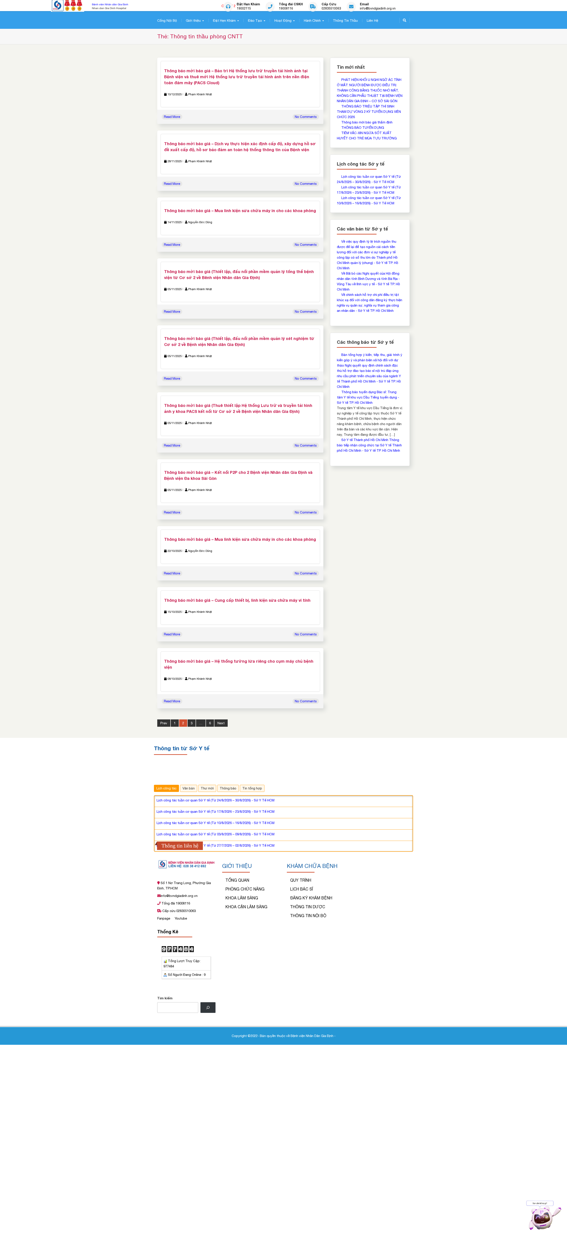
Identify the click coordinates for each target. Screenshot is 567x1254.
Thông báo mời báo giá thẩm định (366, 122)
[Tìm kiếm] (208, 1007)
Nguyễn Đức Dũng (200, 222)
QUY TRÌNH (300, 880)
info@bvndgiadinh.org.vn (378, 9)
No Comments (306, 117)
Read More (172, 117)
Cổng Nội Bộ (167, 20)
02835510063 (331, 9)
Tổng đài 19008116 (175, 903)
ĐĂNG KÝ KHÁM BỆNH (311, 898)
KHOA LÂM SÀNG (241, 898)
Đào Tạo (255, 20)
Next (221, 723)
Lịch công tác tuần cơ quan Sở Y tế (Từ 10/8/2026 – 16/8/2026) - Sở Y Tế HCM (215, 822)
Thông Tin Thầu (345, 20)
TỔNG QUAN (237, 880)
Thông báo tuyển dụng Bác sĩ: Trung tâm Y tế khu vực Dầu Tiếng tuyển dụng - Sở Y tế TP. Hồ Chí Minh (368, 397)
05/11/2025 (174, 289)
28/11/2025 (174, 161)
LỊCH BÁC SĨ (301, 889)
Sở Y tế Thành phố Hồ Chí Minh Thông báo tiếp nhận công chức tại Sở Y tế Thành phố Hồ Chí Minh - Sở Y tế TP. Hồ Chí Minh (369, 445)
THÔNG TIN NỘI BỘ (308, 915)
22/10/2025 (174, 551)
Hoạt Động (282, 20)
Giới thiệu (193, 20)
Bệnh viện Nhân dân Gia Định (110, 4)
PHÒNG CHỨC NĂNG (244, 889)
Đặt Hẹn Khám (224, 20)
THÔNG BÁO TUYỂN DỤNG (362, 127)
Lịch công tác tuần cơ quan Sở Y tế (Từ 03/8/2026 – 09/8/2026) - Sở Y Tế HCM (215, 834)
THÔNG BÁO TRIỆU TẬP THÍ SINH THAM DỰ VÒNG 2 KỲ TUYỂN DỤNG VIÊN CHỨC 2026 (369, 111)
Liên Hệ (372, 20)
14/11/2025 (174, 222)
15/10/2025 (174, 611)
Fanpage (164, 918)
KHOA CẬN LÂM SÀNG (246, 906)
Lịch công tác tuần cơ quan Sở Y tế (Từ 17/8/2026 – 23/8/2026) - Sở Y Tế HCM (215, 811)
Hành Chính (312, 20)
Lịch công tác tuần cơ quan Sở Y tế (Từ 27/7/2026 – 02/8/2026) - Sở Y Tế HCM (215, 845)
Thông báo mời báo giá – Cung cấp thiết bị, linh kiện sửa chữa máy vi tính (237, 600)
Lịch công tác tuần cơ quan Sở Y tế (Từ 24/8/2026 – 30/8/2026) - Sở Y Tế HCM (215, 800)
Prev (163, 723)
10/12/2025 (174, 94)
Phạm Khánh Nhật (200, 94)
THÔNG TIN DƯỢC (307, 906)
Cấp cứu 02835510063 (178, 911)
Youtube (181, 918)
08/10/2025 (174, 678)
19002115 (244, 9)
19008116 (286, 9)
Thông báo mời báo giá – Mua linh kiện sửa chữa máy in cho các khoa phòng (240, 210)
